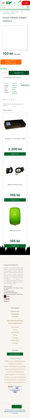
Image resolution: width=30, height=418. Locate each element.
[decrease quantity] (2, 73)
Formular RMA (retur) (15, 354)
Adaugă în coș (18, 73)
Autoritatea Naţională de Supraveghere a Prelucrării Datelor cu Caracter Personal (15, 374)
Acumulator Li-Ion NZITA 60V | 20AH (15, 138)
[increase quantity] (6, 73)
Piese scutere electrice (6, 90)
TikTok (15, 330)
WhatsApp (15, 340)
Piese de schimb (15, 12)
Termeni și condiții (15, 364)
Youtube (15, 338)
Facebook (15, 327)
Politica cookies (15, 359)
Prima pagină (6, 12)
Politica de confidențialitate (15, 361)
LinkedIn (15, 343)
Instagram (15, 332)
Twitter (15, 335)
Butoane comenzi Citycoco (15, 184)
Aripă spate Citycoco (15, 230)
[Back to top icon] (17, 406)
